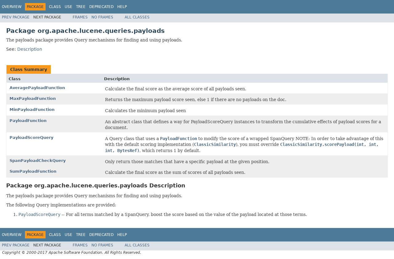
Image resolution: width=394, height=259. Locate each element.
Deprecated (101, 7)
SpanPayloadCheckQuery (38, 160)
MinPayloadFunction (32, 109)
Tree (81, 7)
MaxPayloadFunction (33, 98)
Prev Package (16, 17)
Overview (12, 7)
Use (68, 7)
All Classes (137, 17)
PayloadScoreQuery (31, 137)
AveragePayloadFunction (37, 87)
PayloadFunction (28, 120)
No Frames (102, 17)
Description (29, 49)
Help (122, 7)
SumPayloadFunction (33, 171)
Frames (80, 17)
